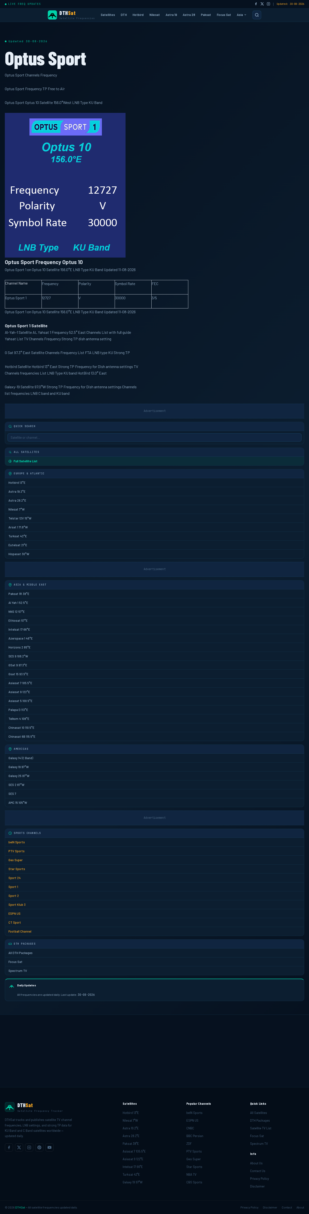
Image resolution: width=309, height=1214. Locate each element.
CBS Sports (194, 1182)
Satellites (108, 15)
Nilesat (154, 15)
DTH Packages (260, 1120)
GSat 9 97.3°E (17, 665)
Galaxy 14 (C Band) (20, 758)
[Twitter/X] (262, 4)
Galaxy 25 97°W (18, 776)
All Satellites (258, 1113)
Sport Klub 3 (17, 905)
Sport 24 (14, 878)
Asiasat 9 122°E (19, 692)
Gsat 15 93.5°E (18, 674)
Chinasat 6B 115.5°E (21, 736)
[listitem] (9, 1147)
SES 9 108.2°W (18, 656)
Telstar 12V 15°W (19, 518)
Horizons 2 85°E (19, 647)
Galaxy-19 (12, 386)
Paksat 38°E (131, 1144)
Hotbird (138, 15)
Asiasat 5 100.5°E (20, 701)
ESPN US (14, 913)
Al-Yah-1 (11, 332)
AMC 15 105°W (17, 803)
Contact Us (257, 1171)
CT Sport (14, 922)
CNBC (190, 1128)
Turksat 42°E (17, 536)
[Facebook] (256, 4)
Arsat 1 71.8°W (18, 527)
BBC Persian (194, 1136)
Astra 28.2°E (17, 500)
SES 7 (12, 794)
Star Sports (16, 869)
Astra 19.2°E (16, 491)
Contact (287, 1207)
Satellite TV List (260, 1128)
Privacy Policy (259, 1178)
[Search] (257, 15)
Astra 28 (189, 15)
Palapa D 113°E (18, 710)
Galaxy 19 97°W (18, 767)
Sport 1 (13, 887)
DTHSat (20, 1207)
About (300, 1207)
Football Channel (19, 931)
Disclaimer (257, 1186)
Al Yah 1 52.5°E (18, 603)
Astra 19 (171, 15)
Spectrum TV (17, 971)
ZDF (189, 1144)
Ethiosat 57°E (18, 620)
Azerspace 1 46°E (20, 638)
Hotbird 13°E (16, 482)
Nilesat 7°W (16, 509)
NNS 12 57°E (16, 612)
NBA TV (191, 1174)
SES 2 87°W (16, 785)
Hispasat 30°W (18, 554)
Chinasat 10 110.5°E (21, 728)
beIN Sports (16, 842)
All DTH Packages (20, 953)
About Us (256, 1163)
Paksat (206, 15)
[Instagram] (268, 4)
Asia (240, 15)
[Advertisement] (154, 1051)
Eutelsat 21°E (17, 545)
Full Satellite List (25, 461)
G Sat (9, 352)
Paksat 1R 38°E (18, 594)
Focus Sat (224, 15)
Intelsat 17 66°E (19, 629)
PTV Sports (16, 851)
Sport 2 (13, 896)
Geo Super (15, 860)
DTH (124, 15)
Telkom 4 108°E (18, 719)
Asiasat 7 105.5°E (20, 683)
